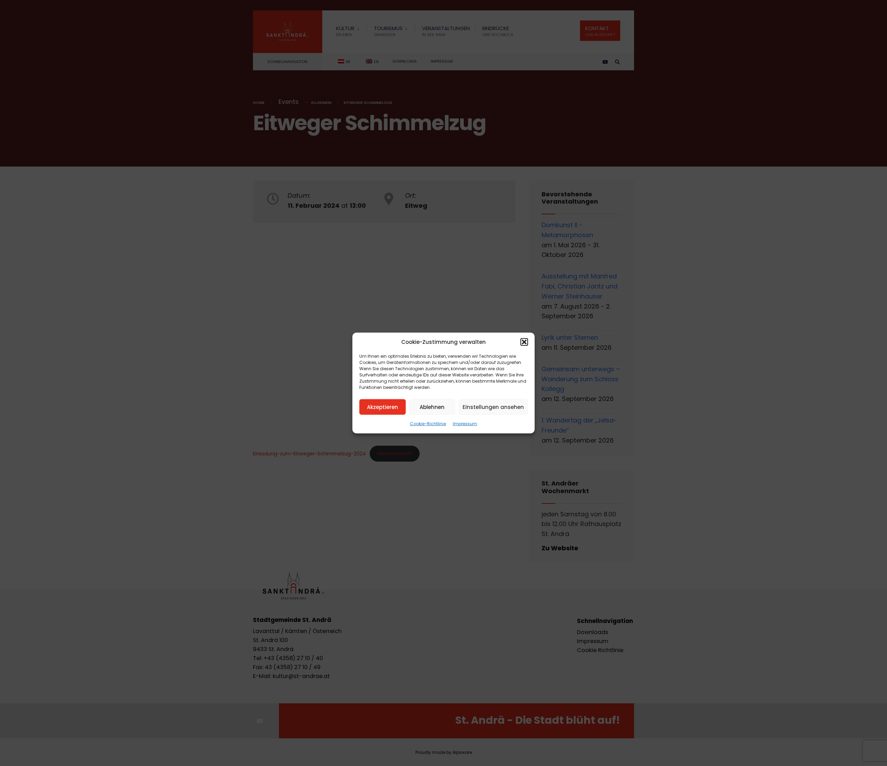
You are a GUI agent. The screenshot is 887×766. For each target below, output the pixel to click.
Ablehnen (432, 406)
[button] (524, 342)
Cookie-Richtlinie (428, 424)
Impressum (465, 424)
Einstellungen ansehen (493, 406)
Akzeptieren (382, 406)
